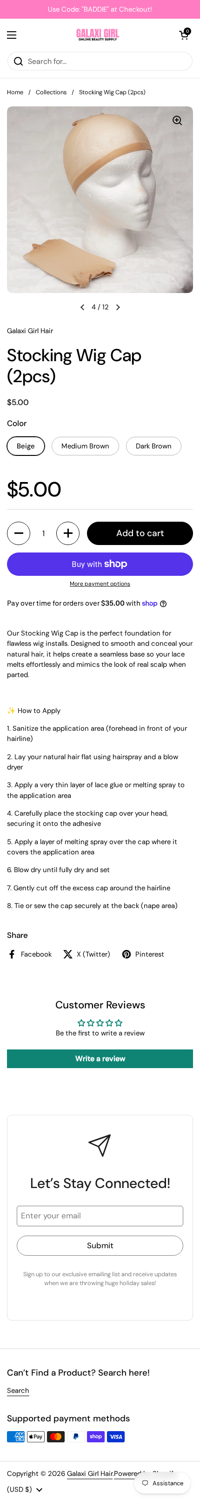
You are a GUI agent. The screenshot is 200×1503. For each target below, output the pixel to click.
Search (18, 1390)
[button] (183, 35)
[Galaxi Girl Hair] (97, 35)
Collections (51, 92)
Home (15, 92)
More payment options (100, 583)
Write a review (100, 1058)
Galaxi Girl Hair (90, 1473)
